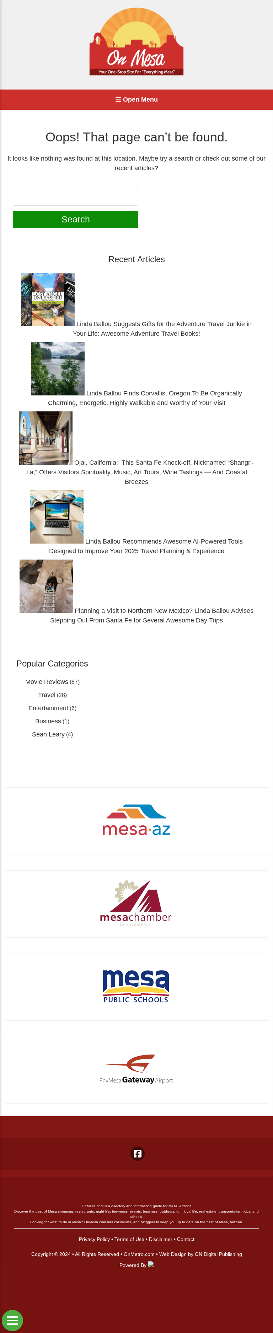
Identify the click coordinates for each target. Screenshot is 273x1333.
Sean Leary (48, 734)
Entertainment (48, 708)
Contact (185, 1239)
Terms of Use (129, 1239)
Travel (46, 694)
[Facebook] (137, 1153)
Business (48, 721)
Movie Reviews (46, 681)
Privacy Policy (94, 1239)
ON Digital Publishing (218, 1254)
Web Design (173, 1254)
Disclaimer (160, 1239)
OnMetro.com (139, 1254)
